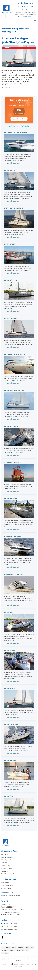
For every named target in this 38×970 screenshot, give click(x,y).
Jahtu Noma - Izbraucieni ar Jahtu (25, 6)
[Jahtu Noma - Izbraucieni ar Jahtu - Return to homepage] (6, 9)
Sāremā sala (5, 953)
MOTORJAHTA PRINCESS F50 (15, 132)
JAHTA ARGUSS (10, 760)
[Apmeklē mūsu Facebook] (2, 937)
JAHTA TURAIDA (10, 318)
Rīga (3, 947)
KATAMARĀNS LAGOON (13, 208)
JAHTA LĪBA (8, 796)
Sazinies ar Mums (25, 964)
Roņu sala (4, 950)
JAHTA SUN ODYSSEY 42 (14, 390)
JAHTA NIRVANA (10, 498)
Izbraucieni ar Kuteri (7, 885)
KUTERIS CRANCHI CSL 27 (14, 536)
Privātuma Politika (7, 964)
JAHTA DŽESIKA (10, 280)
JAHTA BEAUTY (10, 688)
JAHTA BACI (8, 612)
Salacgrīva (12, 950)
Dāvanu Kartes (5, 865)
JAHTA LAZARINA (11, 724)
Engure (14, 947)
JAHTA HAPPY (9, 170)
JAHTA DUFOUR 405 (12, 426)
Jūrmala (8, 947)
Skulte (27, 947)
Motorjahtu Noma (6, 888)
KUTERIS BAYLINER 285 (13, 574)
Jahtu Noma (4, 854)
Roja (32, 947)
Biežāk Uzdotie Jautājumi (8, 874)
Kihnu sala (25, 950)
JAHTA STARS (9, 244)
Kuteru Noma (5, 882)
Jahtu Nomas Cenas (7, 857)
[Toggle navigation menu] (3, 16)
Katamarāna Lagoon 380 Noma (10, 895)
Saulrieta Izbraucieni (7, 868)
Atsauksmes (4, 871)
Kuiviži (18, 950)
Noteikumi (4, 862)
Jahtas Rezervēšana (7, 860)
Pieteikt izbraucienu (13, 163)
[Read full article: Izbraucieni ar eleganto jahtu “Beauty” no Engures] (19, 56)
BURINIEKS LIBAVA (11, 462)
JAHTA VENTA (9, 650)
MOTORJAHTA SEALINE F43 (15, 354)
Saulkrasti (21, 947)
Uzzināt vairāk (8, 87)
